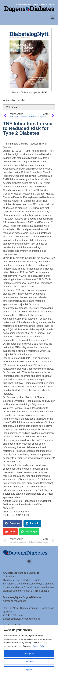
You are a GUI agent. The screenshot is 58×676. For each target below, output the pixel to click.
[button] (52, 17)
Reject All (29, 669)
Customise (29, 661)
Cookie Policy (39, 646)
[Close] (55, 627)
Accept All (29, 653)
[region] (29, 650)
